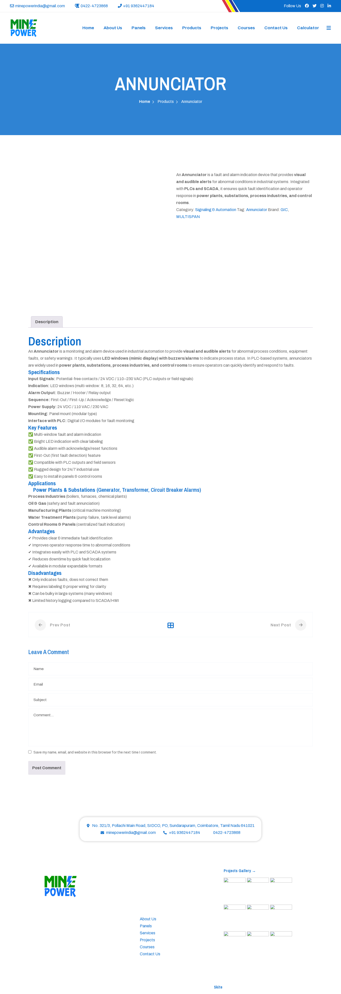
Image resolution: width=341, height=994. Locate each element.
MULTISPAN (188, 217)
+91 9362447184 (138, 6)
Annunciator (256, 210)
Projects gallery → (240, 870)
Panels (139, 27)
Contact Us (276, 27)
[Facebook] (46, 948)
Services (164, 27)
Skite (218, 987)
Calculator (308, 27)
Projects (219, 27)
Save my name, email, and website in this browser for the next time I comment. (95, 752)
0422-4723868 (94, 6)
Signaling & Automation (215, 210)
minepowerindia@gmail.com (40, 6)
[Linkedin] (75, 948)
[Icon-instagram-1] (65, 948)
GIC (284, 210)
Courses (246, 27)
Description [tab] (46, 322)
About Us (113, 27)
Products (191, 27)
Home (88, 27)
